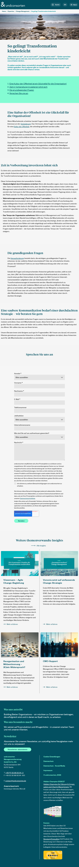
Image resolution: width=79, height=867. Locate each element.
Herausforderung (17, 258)
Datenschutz (48, 761)
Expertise (11, 11)
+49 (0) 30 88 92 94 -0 (14, 772)
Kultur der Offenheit (21, 126)
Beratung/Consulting (51, 839)
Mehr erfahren (12, 624)
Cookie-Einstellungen (51, 756)
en (65, 5)
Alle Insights (41, 545)
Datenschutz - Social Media (54, 766)
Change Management (22, 11)
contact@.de (15, 780)
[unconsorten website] (13, 6)
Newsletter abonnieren (17, 749)
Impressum (47, 770)
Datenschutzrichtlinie (27, 498)
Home (4, 11)
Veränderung (26, 124)
